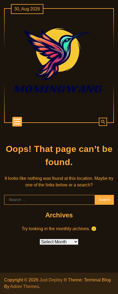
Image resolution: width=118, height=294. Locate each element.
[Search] (103, 122)
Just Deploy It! (53, 280)
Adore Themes (24, 286)
